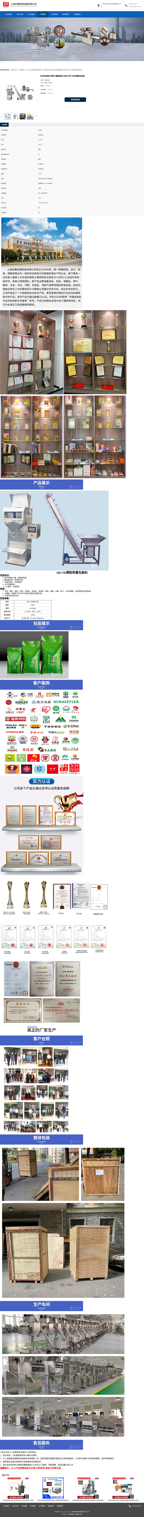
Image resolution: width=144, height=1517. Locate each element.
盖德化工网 (78, 1514)
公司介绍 (20, 14)
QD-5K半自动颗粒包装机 (34, 70)
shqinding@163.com (135, 6)
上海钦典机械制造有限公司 (78, 1511)
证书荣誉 (54, 14)
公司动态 (31, 14)
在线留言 (77, 14)
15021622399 (133, 4)
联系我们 (66, 14)
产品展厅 (43, 14)
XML (88, 1511)
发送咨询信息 (75, 99)
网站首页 (14, 70)
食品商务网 (71, 1514)
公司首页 (8, 14)
